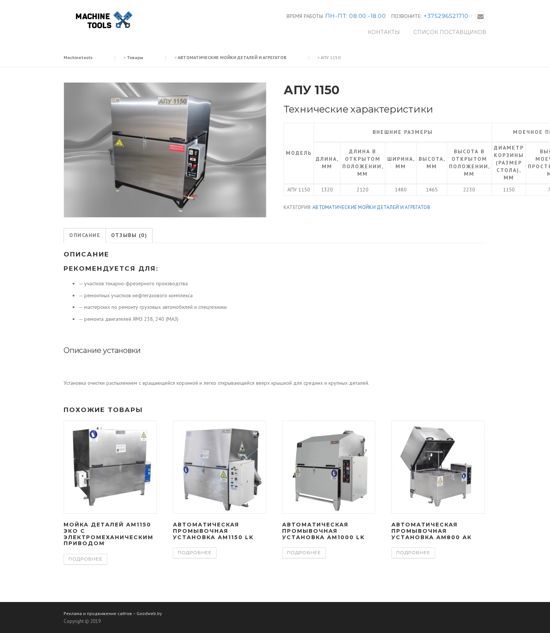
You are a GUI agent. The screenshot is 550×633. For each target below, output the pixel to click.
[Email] (480, 16)
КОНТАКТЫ (384, 32)
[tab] (85, 235)
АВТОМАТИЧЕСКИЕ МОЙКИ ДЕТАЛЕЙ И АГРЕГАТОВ (371, 207)
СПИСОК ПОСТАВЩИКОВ (449, 32)
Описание (84, 235)
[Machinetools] (103, 20)
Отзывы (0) (129, 235)
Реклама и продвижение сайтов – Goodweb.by (113, 613)
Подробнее (85, 559)
